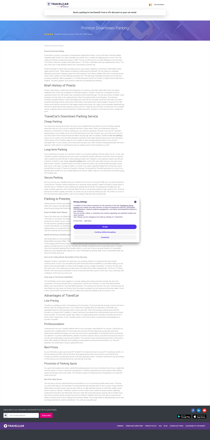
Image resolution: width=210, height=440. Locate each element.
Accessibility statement (195, 426)
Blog (165, 426)
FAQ (160, 426)
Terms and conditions (134, 426)
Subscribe (46, 415)
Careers (120, 426)
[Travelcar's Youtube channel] (204, 410)
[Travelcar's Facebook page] (193, 410)
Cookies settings (176, 426)
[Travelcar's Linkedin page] (199, 410)
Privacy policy (151, 426)
